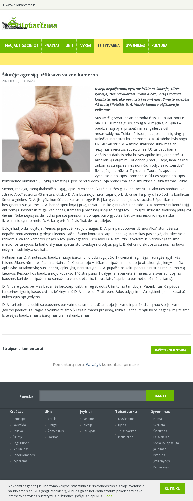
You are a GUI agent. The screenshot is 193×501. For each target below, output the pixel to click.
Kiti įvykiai (89, 431)
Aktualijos (19, 419)
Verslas (53, 419)
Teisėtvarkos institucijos (127, 434)
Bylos (122, 425)
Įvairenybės (161, 461)
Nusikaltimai (126, 419)
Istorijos (159, 455)
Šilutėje (18, 437)
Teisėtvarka (108, 45)
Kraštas (52, 45)
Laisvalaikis (161, 437)
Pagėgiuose (21, 443)
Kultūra (159, 45)
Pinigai (52, 425)
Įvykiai (85, 45)
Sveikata (159, 425)
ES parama (20, 461)
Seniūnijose (21, 449)
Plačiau (109, 496)
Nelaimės (89, 419)
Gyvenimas (135, 45)
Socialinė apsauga (166, 443)
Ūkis (69, 45)
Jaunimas (159, 449)
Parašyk (93, 364)
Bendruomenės (24, 455)
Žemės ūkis (56, 431)
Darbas (53, 437)
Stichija (88, 425)
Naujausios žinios (21, 45)
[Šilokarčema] (29, 28)
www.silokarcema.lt (20, 5)
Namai (158, 419)
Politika (18, 431)
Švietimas (160, 431)
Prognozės (161, 467)
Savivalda (19, 425)
